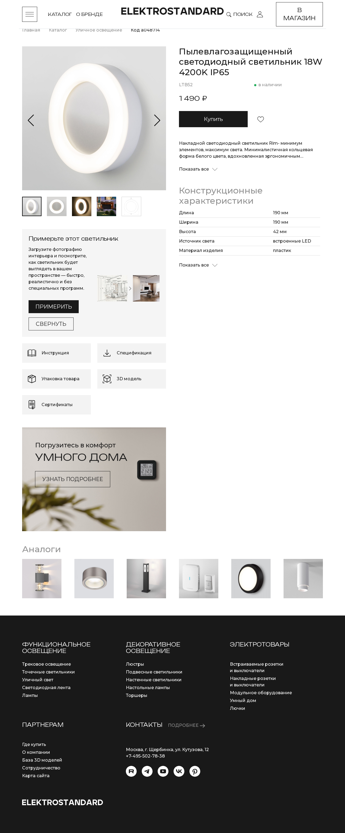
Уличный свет (37, 679)
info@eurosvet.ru (144, 762)
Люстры (135, 664)
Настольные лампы (148, 687)
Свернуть (51, 324)
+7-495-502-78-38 (145, 756)
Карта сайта (36, 775)
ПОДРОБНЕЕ (184, 725)
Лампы (30, 695)
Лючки (237, 708)
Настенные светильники (154, 679)
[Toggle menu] (29, 14)
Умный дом (243, 700)
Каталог (60, 14)
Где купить (34, 744)
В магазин (299, 14)
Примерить (53, 306)
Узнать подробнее (72, 479)
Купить (213, 119)
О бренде (89, 14)
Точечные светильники (48, 672)
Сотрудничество (41, 767)
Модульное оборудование (261, 692)
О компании (36, 752)
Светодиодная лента (46, 687)
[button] (31, 120)
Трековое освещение (46, 664)
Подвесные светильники (154, 672)
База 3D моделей (42, 760)
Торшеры (136, 695)
